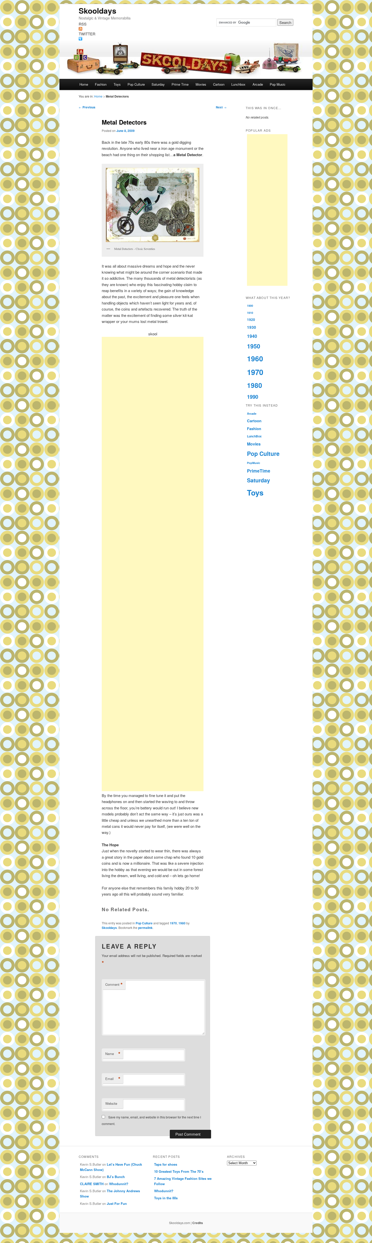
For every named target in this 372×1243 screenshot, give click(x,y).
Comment (114, 984)
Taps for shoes (165, 1164)
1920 (251, 319)
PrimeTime (258, 470)
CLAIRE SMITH (92, 1183)
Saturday (158, 84)
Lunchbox (238, 84)
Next (221, 107)
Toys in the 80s (166, 1197)
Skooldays (97, 10)
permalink (145, 927)
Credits (197, 1223)
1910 (250, 313)
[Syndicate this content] (186, 29)
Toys (117, 84)
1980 (181, 923)
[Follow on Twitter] (186, 38)
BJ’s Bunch (116, 1176)
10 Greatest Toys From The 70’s (178, 1171)
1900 (250, 306)
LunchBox (254, 436)
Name (112, 1054)
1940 (252, 336)
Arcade (258, 84)
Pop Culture (136, 84)
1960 (255, 359)
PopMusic (253, 463)
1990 (252, 396)
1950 (253, 346)
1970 (173, 923)
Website (111, 1103)
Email (112, 1079)
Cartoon (218, 84)
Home (83, 84)
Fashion (101, 84)
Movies (201, 84)
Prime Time (180, 84)
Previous (87, 107)
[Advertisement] (152, 564)
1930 (251, 327)
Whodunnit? (118, 1183)
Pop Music (277, 84)
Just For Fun (117, 1203)
